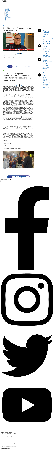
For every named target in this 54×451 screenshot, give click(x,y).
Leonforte (6, 14)
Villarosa (6, 23)
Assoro (6, 7)
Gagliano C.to (7, 13)
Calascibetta (7, 9)
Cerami (6, 12)
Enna (6, 4)
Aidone (6, 6)
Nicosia (6, 15)
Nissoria (6, 16)
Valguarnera (7, 22)
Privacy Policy (4, 1)
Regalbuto (7, 19)
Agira (6, 5)
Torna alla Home (18, 61)
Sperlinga (6, 20)
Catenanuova (7, 10)
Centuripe (6, 11)
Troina (6, 21)
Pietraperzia (7, 18)
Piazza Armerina (8, 17)
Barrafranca (7, 8)
